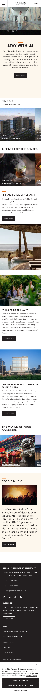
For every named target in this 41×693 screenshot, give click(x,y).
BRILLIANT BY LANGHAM (12, 636)
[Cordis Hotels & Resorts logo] (20, 3)
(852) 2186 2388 (11, 580)
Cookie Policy (31, 676)
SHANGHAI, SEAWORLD (11, 138)
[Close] (36, 664)
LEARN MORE (8, 218)
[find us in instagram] (15, 598)
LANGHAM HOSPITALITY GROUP (15, 631)
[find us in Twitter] (9, 598)
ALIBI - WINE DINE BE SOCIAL (13, 183)
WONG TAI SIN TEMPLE (11, 465)
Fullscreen (20, 31)
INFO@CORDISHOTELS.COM (15, 591)
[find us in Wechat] (20, 598)
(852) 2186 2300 (11, 585)
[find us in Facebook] (4, 598)
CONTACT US (8, 652)
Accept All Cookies (20, 680)
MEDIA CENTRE (8, 642)
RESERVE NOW (9, 338)
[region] (20, 677)
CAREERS (6, 647)
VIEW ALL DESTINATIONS (11, 104)
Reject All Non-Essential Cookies (20, 685)
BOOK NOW (20, 75)
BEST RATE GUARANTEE (12, 659)
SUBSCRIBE (9, 619)
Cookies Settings (20, 690)
